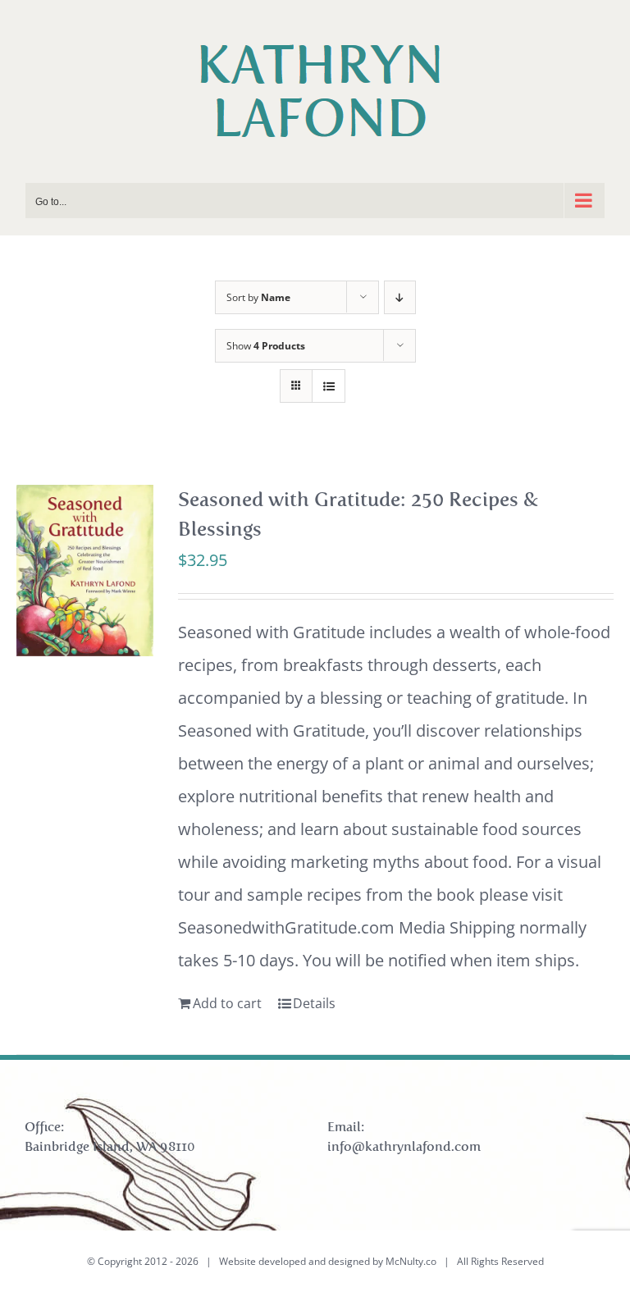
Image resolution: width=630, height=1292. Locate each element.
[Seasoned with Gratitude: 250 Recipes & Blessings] (84, 570)
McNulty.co (411, 1261)
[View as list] (329, 386)
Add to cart (227, 1003)
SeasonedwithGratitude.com (286, 927)
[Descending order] (400, 297)
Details (314, 1003)
